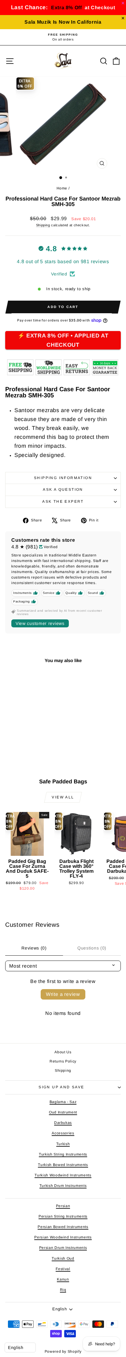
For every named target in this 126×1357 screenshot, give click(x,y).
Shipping (43, 225)
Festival (63, 1269)
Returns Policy (63, 1061)
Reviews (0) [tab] (34, 948)
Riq (63, 1290)
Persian (63, 1206)
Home (62, 188)
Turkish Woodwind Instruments (63, 1175)
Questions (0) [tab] (91, 948)
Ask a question (63, 489)
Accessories (63, 1133)
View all (63, 797)
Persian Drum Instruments (63, 1248)
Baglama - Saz (63, 1102)
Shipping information (63, 478)
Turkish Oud (63, 1258)
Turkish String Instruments (63, 1154)
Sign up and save (61, 1087)
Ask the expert (63, 501)
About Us (62, 1052)
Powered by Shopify (63, 1351)
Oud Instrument (63, 1112)
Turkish (63, 1144)
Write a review (63, 994)
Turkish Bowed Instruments (63, 1165)
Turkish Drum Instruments (63, 1185)
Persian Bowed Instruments (63, 1227)
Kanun (63, 1279)
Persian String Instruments (63, 1216)
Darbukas (63, 1123)
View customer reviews (40, 623)
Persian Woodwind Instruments (62, 1237)
